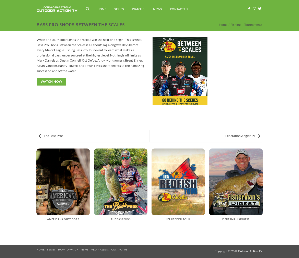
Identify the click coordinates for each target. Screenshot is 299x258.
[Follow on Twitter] (259, 9)
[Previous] (37, 196)
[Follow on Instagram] (254, 9)
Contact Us (179, 9)
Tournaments (253, 24)
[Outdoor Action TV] (57, 9)
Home (101, 9)
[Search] (88, 9)
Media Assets (100, 249)
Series (119, 9)
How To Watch (68, 249)
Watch (137, 9)
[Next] (262, 196)
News (157, 9)
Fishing (235, 24)
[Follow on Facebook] (249, 9)
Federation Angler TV (240, 136)
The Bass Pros (53, 136)
